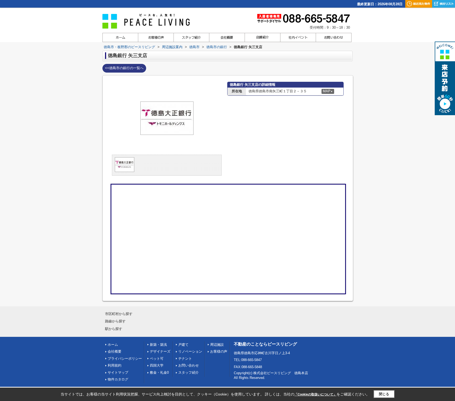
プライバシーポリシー (125, 359)
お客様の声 (218, 351)
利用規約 (114, 365)
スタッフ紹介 (188, 372)
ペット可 (157, 359)
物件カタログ (118, 379)
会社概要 (114, 351)
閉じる (384, 394)
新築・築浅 (158, 345)
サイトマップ (118, 372)
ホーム (113, 345)
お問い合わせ (188, 365)
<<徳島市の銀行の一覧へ (124, 68)
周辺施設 (217, 345)
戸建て (183, 345)
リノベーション (190, 351)
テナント (185, 359)
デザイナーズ (160, 351)
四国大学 (157, 365)
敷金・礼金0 (159, 372)
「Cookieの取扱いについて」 (315, 394)
